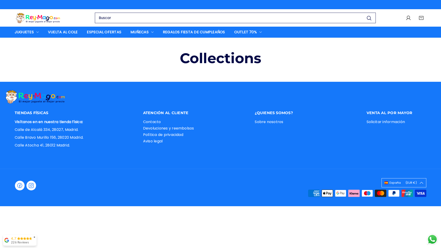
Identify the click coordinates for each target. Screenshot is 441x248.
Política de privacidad (163, 134)
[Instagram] (31, 185)
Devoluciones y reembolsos (168, 128)
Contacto (152, 121)
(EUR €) (403, 182)
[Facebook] (20, 185)
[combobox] (235, 18)
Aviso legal (153, 141)
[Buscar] (369, 18)
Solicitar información (386, 121)
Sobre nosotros (269, 121)
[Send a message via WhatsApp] (432, 239)
